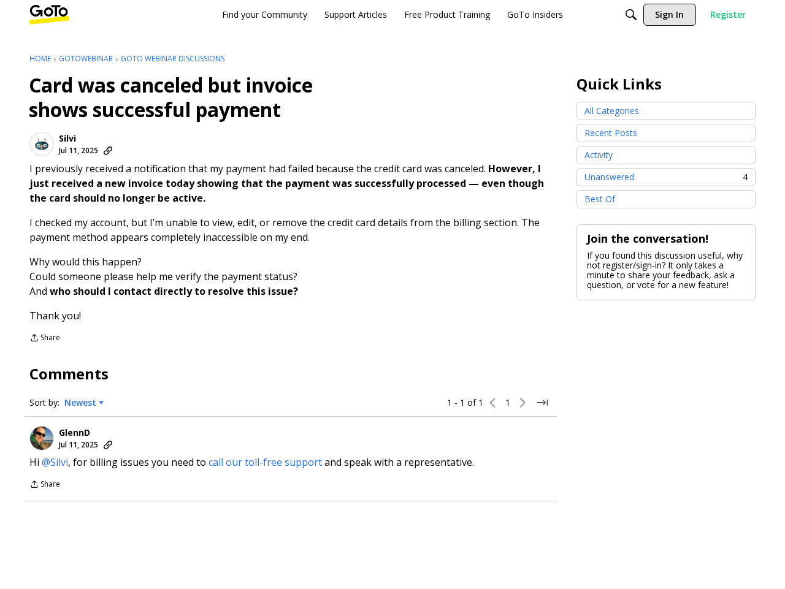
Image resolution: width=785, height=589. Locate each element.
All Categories (611, 110)
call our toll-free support (265, 462)
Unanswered (666, 177)
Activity (598, 155)
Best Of (599, 199)
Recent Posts (610, 133)
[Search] (631, 15)
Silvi (67, 138)
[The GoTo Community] (49, 15)
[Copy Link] (108, 150)
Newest (80, 403)
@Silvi (55, 462)
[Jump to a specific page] (542, 402)
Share (44, 338)
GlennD (74, 432)
